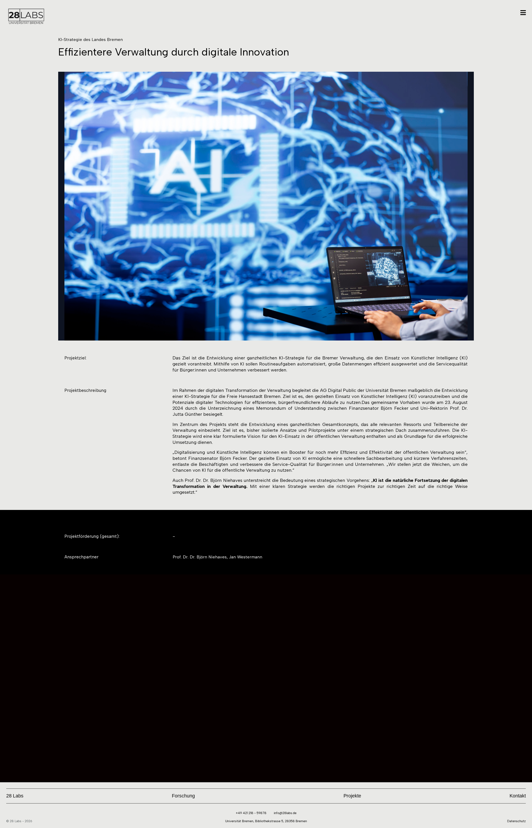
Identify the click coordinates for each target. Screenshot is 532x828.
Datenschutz (516, 821)
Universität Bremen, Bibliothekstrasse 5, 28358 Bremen (266, 821)
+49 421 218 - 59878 (251, 813)
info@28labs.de (285, 813)
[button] (14, 796)
